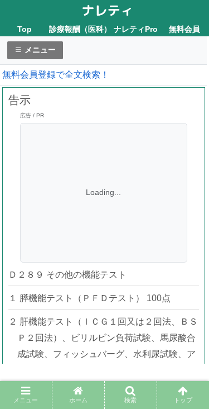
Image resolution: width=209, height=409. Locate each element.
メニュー (39, 49)
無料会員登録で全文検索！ (55, 74)
